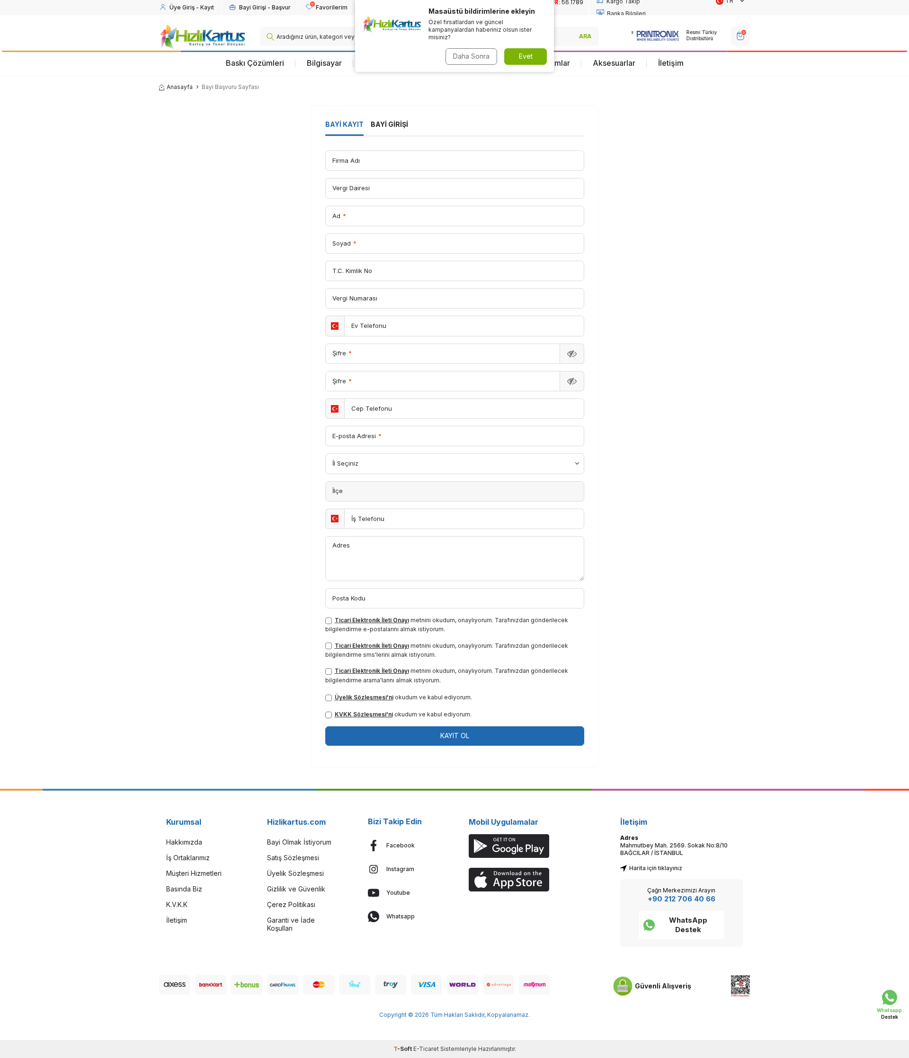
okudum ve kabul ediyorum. (403, 697)
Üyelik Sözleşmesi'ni (364, 697)
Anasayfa (180, 86)
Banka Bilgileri (626, 13)
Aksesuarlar (614, 63)
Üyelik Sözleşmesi (295, 873)
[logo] (202, 36)
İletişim (671, 63)
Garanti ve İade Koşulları (291, 924)
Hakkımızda (184, 842)
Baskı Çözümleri (255, 63)
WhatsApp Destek (688, 925)
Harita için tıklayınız (655, 868)
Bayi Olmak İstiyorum (299, 842)
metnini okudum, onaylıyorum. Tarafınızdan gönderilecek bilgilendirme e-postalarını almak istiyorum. (446, 625)
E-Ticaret (426, 1048)
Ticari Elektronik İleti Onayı (372, 620)
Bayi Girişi (389, 124)
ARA (585, 36)
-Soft (403, 1048)
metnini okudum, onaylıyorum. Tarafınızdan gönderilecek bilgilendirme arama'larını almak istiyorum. (446, 675)
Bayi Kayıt (344, 124)
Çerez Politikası (291, 904)
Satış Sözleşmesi (293, 858)
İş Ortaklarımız (188, 858)
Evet (526, 56)
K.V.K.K (176, 904)
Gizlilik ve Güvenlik (296, 889)
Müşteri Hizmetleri (194, 873)
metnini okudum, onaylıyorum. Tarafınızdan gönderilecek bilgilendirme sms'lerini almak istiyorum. (446, 650)
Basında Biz (184, 889)
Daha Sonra (471, 56)
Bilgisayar (324, 63)
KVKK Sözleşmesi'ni (364, 714)
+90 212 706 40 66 (681, 898)
